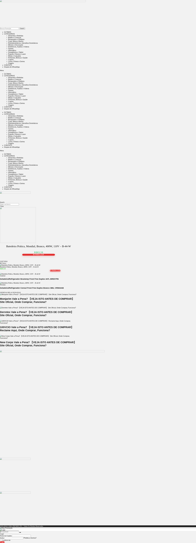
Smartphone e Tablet (15, 52)
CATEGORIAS (9, 34)
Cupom (10, 59)
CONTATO (8, 65)
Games (10, 48)
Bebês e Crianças (14, 37)
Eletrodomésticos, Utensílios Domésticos (23, 43)
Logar (2, 542)
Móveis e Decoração (15, 45)
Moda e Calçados (14, 56)
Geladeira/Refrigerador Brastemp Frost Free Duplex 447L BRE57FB (29, 279)
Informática (12, 50)
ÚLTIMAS (7, 32)
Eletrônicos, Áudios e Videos (18, 47)
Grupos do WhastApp (12, 67)
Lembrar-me (6, 540)
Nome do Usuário (6, 536)
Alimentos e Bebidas (15, 36)
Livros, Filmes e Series (16, 61)
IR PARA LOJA (38, 255)
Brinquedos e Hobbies (16, 39)
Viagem (11, 63)
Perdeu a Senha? (30, 538)
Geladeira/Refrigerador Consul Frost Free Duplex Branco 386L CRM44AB (32, 288)
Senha (2, 538)
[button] (55, 70)
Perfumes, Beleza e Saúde (18, 58)
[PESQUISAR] (20, 532)
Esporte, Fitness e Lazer (17, 54)
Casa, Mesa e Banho (15, 41)
